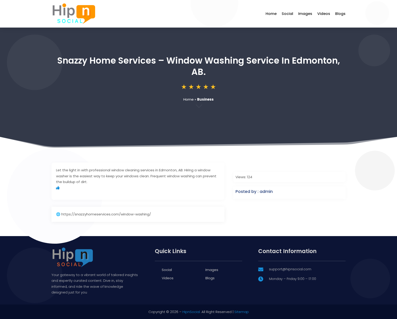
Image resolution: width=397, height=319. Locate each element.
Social (287, 13)
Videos (323, 13)
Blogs (340, 13)
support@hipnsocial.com (290, 269)
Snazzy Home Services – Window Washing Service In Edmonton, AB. (198, 66)
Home (271, 13)
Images (305, 13)
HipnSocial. (191, 311)
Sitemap (241, 311)
